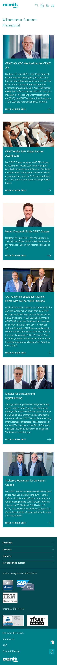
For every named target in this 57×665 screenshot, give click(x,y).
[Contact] (42, 5)
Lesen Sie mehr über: (15, 109)
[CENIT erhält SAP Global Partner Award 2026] (28, 134)
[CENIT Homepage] (10, 5)
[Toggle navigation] (52, 5)
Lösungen (7, 543)
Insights (7, 556)
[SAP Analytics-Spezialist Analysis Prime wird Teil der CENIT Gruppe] (28, 279)
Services (7, 550)
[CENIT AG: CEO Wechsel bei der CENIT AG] (28, 46)
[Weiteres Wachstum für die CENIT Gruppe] (28, 463)
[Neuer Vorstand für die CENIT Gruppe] (28, 214)
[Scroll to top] (51, 659)
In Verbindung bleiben (14, 563)
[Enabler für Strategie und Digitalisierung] (28, 377)
